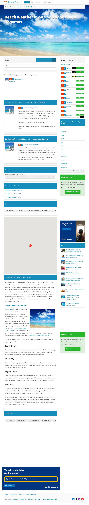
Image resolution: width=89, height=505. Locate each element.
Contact (30, 499)
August (68, 98)
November (69, 111)
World (6, 7)
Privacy (39, 499)
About (22, 499)
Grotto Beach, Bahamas (31, 108)
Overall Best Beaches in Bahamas (13, 190)
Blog (32, 2)
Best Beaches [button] (48, 2)
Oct (44, 177)
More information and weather (40, 335)
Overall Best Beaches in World (13, 197)
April (67, 81)
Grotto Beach (10, 210)
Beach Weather (16, 499)
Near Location (47, 59)
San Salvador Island (31, 7)
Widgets (44, 499)
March (68, 77)
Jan (7, 177)
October (68, 106)
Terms (34, 499)
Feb (11, 177)
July (67, 94)
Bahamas (20, 7)
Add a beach (54, 499)
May (23, 177)
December (69, 115)
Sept (40, 177)
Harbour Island (21, 210)
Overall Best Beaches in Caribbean (14, 194)
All (54, 59)
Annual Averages (65, 64)
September (69, 102)
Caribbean (12, 7)
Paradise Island (46, 210)
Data (26, 499)
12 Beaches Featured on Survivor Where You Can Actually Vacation (72, 297)
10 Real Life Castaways (72, 273)
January (68, 68)
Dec (53, 177)
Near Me (39, 59)
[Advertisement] (30, 92)
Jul (31, 177)
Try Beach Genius (73, 192)
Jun (27, 177)
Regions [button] (38, 2)
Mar (15, 177)
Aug (35, 177)
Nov (49, 177)
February (68, 72)
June (67, 89)
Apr (19, 177)
